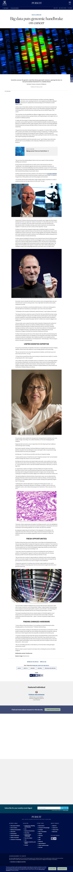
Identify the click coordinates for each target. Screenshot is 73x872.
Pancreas (40, 668)
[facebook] (52, 838)
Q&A (39, 837)
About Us (54, 825)
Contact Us (54, 827)
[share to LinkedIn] (36, 675)
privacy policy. (65, 810)
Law (25, 840)
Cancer (19, 668)
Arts (25, 829)
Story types (40, 823)
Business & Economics (16, 829)
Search (70, 8)
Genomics (32, 668)
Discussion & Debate (15, 8)
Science (26, 845)
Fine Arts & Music (28, 838)
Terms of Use (55, 829)
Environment (14, 833)
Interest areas (13, 823)
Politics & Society (15, 837)
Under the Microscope (43, 845)
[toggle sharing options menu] (71, 75)
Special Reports (42, 843)
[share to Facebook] (31, 675)
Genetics (25, 668)
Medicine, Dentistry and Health (41, 665)
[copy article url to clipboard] (42, 675)
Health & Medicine (15, 835)
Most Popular (6, 8)
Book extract (41, 825)
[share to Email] (39, 675)
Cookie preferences (62, 868)
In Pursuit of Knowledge (43, 827)
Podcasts (40, 835)
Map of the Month (42, 831)
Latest (56, 8)
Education (13, 831)
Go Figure (40, 829)
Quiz (39, 839)
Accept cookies (52, 868)
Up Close (40, 847)
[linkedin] (55, 838)
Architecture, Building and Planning (30, 826)
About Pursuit (55, 823)
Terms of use (43, 661)
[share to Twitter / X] (33, 675)
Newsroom (54, 831)
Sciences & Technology (16, 839)
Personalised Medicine (50, 668)
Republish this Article (33, 661)
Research (40, 841)
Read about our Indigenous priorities (18, 861)
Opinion (40, 833)
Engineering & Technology (28, 835)
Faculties (25, 823)
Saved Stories (63, 8)
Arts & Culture (14, 827)
